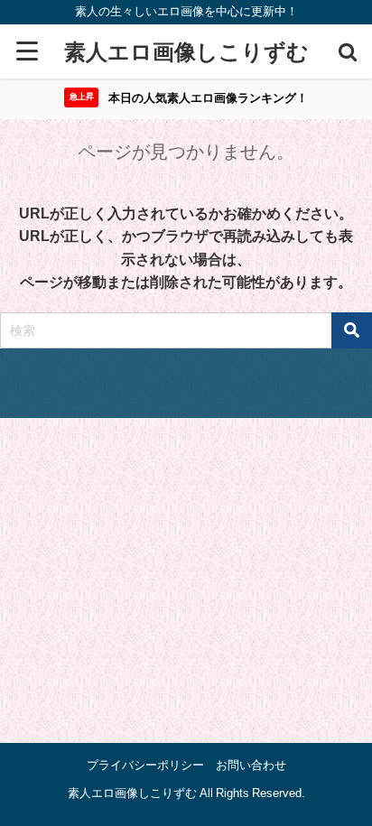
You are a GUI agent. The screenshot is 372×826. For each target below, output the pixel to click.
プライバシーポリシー (145, 765)
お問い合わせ (251, 765)
